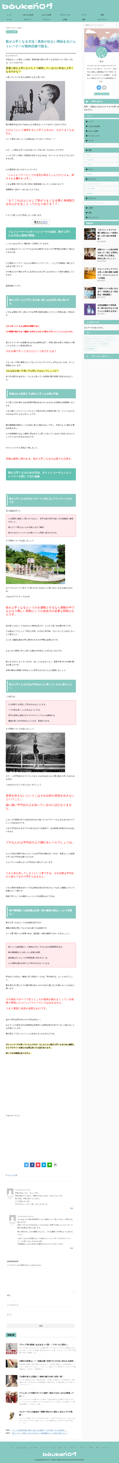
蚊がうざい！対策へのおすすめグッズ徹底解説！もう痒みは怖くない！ (40, 1433)
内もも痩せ (91, 189)
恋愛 (83, 19)
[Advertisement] (41, 1087)
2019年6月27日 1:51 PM (22, 1190)
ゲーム (9, 19)
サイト (9, 1315)
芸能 (102, 15)
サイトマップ (102, 19)
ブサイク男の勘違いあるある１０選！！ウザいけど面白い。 (44, 1344)
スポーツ (90, 164)
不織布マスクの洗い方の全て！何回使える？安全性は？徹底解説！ (108, 291)
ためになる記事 (28, 15)
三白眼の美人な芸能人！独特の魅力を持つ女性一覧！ (41, 1376)
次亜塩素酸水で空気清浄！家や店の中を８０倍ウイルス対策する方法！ (108, 308)
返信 (71, 1208)
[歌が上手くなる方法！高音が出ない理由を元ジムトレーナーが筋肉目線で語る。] (43, 1165)
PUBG (89, 174)
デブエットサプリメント (95, 203)
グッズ (83, 15)
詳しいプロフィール (101, 94)
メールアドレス (12, 1305)
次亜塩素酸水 (90, 349)
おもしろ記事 (46, 15)
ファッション (91, 145)
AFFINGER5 (80, 1460)
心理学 (65, 19)
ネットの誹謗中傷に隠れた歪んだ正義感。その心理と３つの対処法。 (40, 1430)
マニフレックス (65, 15)
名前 (8, 1295)
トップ (9, 15)
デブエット (46, 19)
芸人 (88, 155)
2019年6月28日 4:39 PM (25, 1216)
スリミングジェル (93, 184)
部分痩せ (90, 193)
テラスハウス (98, 339)
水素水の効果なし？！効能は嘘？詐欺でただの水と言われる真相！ (48, 1361)
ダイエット (28, 19)
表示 (45, 222)
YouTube (90, 160)
